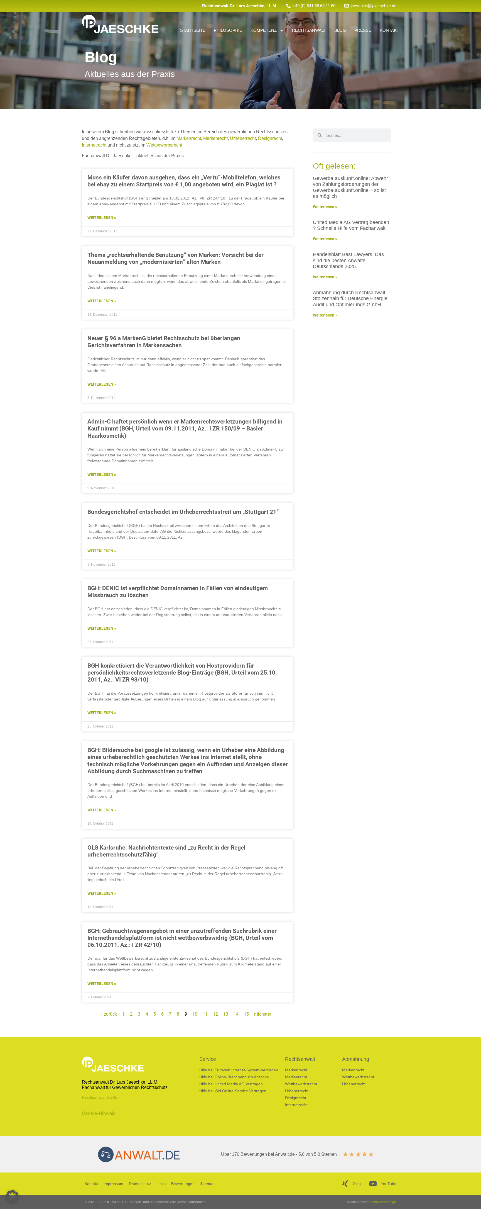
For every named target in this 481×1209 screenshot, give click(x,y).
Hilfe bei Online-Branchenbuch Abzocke (234, 1077)
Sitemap (207, 1183)
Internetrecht (94, 145)
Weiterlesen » (101, 217)
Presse (362, 30)
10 (194, 1014)
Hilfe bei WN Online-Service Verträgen (232, 1091)
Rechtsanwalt (309, 30)
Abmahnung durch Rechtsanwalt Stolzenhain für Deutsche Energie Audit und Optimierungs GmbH (350, 298)
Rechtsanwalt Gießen (101, 1097)
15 (246, 1014)
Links (161, 1183)
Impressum (113, 1183)
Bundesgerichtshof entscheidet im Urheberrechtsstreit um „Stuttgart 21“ (183, 512)
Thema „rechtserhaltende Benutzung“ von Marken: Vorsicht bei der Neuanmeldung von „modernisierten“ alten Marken (175, 258)
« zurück (108, 1014)
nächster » (264, 1014)
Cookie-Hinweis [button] (98, 1113)
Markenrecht (188, 138)
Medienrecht (215, 138)
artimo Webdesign (382, 1202)
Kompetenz (264, 30)
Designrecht (270, 138)
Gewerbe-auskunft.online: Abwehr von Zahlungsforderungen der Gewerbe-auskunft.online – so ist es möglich (350, 187)
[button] (12, 1196)
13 (225, 1014)
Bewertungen (183, 1183)
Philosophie (228, 30)
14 (236, 1014)
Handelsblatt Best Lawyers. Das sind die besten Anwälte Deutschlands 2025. (348, 260)
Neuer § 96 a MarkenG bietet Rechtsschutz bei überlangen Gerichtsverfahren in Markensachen (163, 342)
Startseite (192, 30)
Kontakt (389, 30)
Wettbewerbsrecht (164, 145)
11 (205, 1014)
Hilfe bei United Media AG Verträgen (231, 1084)
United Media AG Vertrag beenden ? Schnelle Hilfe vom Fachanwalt (351, 225)
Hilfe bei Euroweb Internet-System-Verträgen (238, 1070)
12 (215, 1014)
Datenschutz (140, 1183)
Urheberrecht (243, 138)
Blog (340, 30)
